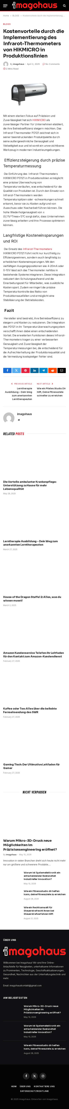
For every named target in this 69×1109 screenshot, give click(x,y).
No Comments (53, 64)
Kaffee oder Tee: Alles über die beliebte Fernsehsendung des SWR (30, 710)
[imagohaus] (34, 5)
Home (6, 15)
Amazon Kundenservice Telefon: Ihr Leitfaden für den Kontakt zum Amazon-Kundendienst (33, 654)
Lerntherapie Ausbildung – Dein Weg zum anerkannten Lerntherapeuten (30, 543)
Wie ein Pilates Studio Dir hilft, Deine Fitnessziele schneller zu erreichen (51, 392)
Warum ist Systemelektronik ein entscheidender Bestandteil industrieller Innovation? (42, 876)
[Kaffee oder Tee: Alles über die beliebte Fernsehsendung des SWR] (34, 685)
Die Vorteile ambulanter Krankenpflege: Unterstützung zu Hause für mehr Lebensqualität (29, 485)
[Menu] (5, 5)
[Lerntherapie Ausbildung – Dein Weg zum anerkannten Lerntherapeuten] (34, 518)
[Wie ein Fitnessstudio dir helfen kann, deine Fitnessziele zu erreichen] (12, 895)
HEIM (14, 1086)
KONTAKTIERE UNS (44, 1086)
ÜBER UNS (25, 1086)
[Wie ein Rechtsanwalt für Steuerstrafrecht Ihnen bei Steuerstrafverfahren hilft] (12, 912)
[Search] (64, 5)
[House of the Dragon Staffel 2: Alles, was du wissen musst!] (34, 574)
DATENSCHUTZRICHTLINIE (34, 1091)
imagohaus (18, 64)
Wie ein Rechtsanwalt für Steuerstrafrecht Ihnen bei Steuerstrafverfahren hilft (39, 910)
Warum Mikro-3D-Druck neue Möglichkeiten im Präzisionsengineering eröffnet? (30, 845)
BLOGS (16, 15)
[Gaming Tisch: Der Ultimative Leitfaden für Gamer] (34, 741)
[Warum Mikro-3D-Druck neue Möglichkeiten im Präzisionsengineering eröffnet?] (34, 817)
